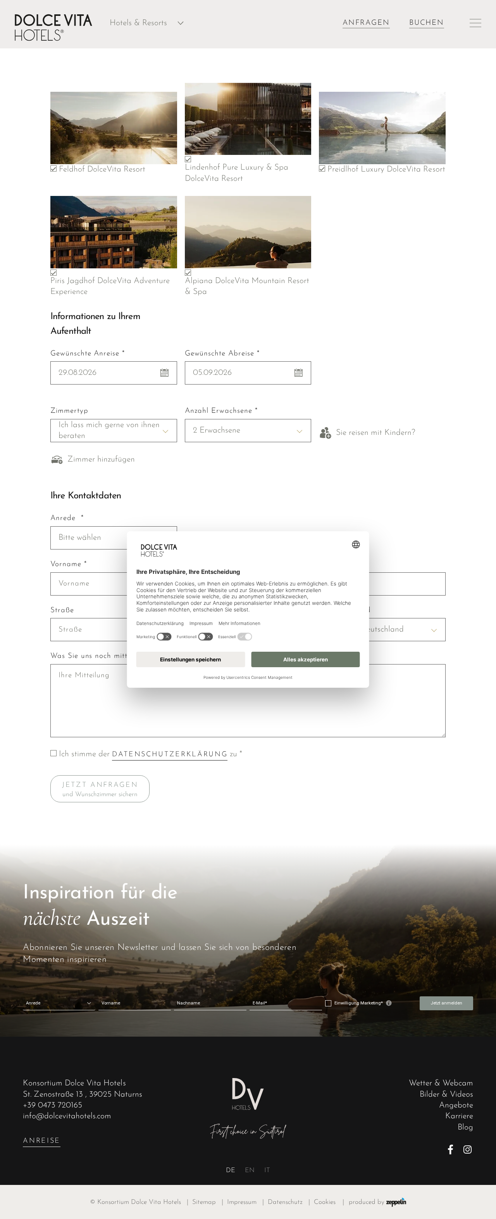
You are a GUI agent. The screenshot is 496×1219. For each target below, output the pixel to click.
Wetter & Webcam (441, 1083)
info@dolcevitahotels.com (67, 1116)
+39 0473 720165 (52, 1105)
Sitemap (207, 1202)
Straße (62, 610)
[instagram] (468, 1149)
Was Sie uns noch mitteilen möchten (112, 656)
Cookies (325, 1202)
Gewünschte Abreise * (222, 353)
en (250, 1170)
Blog (465, 1127)
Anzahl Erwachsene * (221, 411)
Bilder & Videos (446, 1094)
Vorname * (68, 564)
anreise (41, 1141)
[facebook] (453, 1149)
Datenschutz (289, 1202)
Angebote (456, 1105)
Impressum (245, 1202)
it (267, 1170)
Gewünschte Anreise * (87, 353)
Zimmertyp (69, 411)
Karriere (459, 1116)
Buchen (426, 23)
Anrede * (66, 518)
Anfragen (366, 23)
